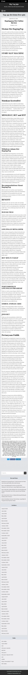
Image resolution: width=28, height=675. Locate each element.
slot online (4, 641)
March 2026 (4, 520)
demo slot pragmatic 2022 (7, 447)
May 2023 (4, 604)
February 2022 (5, 633)
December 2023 (5, 586)
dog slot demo (17, 448)
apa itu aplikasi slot (11, 441)
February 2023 (5, 611)
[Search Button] (26, 1)
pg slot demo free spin (12, 451)
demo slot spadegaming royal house (14, 448)
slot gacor (4, 652)
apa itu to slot (19, 441)
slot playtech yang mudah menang (13, 453)
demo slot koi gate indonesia (8, 446)
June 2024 (4, 572)
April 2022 (4, 628)
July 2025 (4, 540)
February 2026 (5, 523)
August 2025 (5, 538)
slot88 (3, 659)
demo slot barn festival (21, 444)
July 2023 (4, 599)
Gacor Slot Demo (14, 18)
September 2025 (6, 535)
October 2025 (5, 533)
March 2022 (4, 631)
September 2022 (6, 623)
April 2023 (4, 606)
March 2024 (4, 579)
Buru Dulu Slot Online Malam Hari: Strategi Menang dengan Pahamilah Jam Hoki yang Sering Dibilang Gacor (14, 491)
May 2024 (4, 574)
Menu (4, 1)
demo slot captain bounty (7, 445)
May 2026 (4, 516)
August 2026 (5, 508)
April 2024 (4, 577)
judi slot (3, 650)
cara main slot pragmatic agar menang (18, 443)
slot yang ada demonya (20, 453)
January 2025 (5, 555)
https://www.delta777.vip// (8, 661)
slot (2, 645)
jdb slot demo (15, 451)
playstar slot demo (21, 451)
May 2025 (4, 545)
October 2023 (5, 591)
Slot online (4, 663)
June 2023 (4, 601)
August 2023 (5, 596)
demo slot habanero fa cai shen (19, 445)
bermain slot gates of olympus (19, 442)
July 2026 (4, 511)
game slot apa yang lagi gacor (12, 449)
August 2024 (5, 567)
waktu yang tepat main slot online (12, 455)
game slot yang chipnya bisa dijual (15, 450)
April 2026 (4, 518)
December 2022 (5, 616)
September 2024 (6, 564)
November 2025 (5, 530)
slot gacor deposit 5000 (7, 654)
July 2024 (4, 569)
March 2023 (4, 609)
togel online (4, 643)
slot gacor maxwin (6, 648)
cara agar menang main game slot (17, 443)
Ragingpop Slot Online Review (14, 22)
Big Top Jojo (14, 4)
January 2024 (5, 584)
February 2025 (5, 552)
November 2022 (5, 618)
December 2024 (5, 557)
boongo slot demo (6, 443)
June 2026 (4, 513)
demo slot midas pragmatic (20, 446)
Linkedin (19, 459)
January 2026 (5, 525)
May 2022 (4, 626)
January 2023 (5, 613)
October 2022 (5, 621)
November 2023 (5, 589)
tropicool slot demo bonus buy (9, 454)
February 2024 (5, 582)
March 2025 (4, 550)
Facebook (13, 459)
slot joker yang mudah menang (16, 452)
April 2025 (4, 547)
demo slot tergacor (10, 448)
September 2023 (6, 594)
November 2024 (5, 560)
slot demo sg (6, 452)
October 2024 (5, 562)
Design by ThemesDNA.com (14, 673)
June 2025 (4, 542)
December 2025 (5, 528)
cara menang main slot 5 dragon (8, 444)
